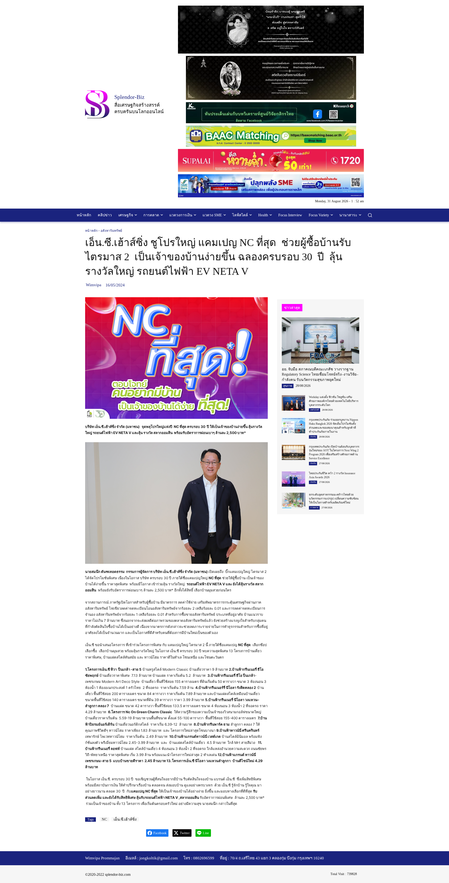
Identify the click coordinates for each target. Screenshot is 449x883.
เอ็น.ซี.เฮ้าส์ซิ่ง (125, 819)
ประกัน (313, 437)
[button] (370, 215)
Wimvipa (93, 284)
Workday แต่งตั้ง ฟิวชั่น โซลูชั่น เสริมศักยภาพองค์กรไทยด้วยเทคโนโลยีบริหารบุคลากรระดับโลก (333, 401)
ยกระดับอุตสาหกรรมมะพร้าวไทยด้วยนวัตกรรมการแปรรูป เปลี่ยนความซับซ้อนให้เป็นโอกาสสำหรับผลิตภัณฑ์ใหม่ (333, 498)
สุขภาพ (287, 385)
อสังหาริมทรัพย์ (111, 230)
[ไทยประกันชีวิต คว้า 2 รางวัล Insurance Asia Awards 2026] (293, 479)
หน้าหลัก (91, 230)
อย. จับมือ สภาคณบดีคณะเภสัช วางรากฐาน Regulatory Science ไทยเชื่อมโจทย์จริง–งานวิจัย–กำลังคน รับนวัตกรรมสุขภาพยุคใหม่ (320, 374)
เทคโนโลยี (314, 410)
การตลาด (314, 508)
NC (104, 819)
